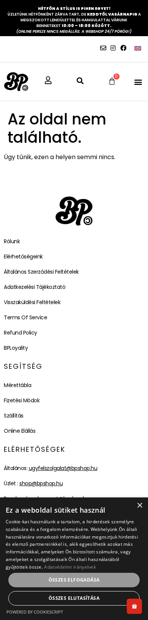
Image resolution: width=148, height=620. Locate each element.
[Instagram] (113, 48)
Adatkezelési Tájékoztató (34, 287)
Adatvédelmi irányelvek (70, 567)
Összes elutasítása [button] (74, 598)
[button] (138, 81)
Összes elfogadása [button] (74, 580)
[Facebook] (123, 48)
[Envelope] (103, 48)
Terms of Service (25, 317)
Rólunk (12, 241)
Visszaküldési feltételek (32, 302)
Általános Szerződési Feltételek (41, 272)
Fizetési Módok (21, 400)
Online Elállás (19, 431)
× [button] (139, 505)
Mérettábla (17, 385)
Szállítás (14, 415)
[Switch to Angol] (138, 48)
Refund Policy (20, 332)
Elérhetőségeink (23, 256)
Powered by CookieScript (34, 612)
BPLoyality (16, 348)
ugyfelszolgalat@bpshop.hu (63, 468)
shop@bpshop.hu (41, 483)
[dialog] (74, 558)
